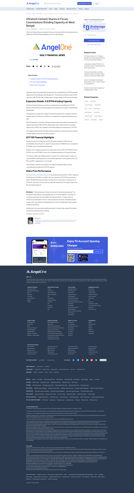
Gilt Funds (77, 400)
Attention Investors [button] (32, 406)
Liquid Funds (52, 400)
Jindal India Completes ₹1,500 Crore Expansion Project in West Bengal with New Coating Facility (94, 65)
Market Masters (96, 108)
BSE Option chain (85, 385)
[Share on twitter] (41, 66)
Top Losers (70, 333)
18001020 (43, 360)
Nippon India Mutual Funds (98, 397)
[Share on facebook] (44, 66)
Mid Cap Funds (84, 400)
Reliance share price (92, 346)
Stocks (49, 289)
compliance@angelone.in (61, 461)
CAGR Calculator (71, 296)
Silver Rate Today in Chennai (72, 391)
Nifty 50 (34, 379)
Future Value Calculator (73, 300)
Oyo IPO (90, 326)
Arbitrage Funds (70, 400)
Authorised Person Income (53, 329)
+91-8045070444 (49, 465)
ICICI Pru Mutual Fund (85, 397)
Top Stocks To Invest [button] (33, 344)
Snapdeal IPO (91, 333)
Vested (50, 372)
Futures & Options (89, 104)
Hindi (86, 108)
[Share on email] (48, 66)
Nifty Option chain (36, 385)
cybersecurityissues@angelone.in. (66, 465)
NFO (48, 296)
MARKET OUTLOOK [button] (72, 320)
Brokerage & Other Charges (33, 290)
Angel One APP (37, 369)
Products (62, 9)
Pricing (80, 9)
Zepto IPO (90, 329)
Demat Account (91, 290)
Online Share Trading (92, 294)
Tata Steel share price (72, 346)
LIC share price (91, 353)
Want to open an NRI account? (94, 44)
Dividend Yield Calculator (73, 298)
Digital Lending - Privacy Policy (41, 476)
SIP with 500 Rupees (52, 294)
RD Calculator (71, 305)
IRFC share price (30, 346)
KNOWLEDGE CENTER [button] (93, 287)
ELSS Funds (45, 400)
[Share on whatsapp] (37, 66)
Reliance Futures (66, 382)
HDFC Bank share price (52, 346)
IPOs (90, 108)
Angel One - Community (32, 333)
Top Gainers (70, 331)
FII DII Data (70, 335)
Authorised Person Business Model (55, 333)
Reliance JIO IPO (91, 324)
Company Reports (31, 331)
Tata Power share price (53, 353)
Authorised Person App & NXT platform (56, 335)
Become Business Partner (53, 322)
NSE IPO (90, 322)
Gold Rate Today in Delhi (53, 388)
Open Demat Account (84, 3)
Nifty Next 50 (60, 379)
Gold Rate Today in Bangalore (96, 388)
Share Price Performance (37, 85)
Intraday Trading (91, 296)
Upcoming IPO (51, 298)
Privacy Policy (51, 469)
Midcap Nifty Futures (56, 382)
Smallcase (41, 372)
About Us (29, 292)
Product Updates (98, 116)
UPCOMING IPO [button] (91, 320)
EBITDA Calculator (72, 309)
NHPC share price (51, 348)
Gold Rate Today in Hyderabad (81, 388)
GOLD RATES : (29, 388)
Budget (86, 101)
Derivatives (90, 301)
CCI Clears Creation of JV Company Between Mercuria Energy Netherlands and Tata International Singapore (94, 58)
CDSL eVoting (93, 476)
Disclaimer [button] (29, 446)
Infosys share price (92, 348)
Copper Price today (39, 394)
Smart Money (30, 324)
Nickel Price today (71, 394)
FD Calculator (71, 303)
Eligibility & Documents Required (54, 331)
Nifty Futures (36, 382)
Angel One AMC (40, 366)
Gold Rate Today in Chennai (67, 388)
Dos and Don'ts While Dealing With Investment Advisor (80, 474)
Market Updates (88, 112)
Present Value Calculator (73, 307)
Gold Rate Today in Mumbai (40, 388)
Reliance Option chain (74, 385)
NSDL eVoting (101, 476)
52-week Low (71, 329)
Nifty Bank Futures (44, 382)
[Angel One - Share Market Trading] (33, 3)
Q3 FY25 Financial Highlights (38, 82)
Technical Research (31, 329)
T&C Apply (100, 474)
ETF (48, 303)
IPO (89, 300)
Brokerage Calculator (72, 289)
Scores (65, 474)
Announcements (71, 324)
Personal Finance (88, 116)
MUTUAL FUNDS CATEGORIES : (33, 400)
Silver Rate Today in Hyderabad (42, 391)
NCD (48, 309)
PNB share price (71, 350)
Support (87, 9)
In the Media (29, 296)
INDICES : (28, 379)
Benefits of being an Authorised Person (56, 327)
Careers (29, 301)
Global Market (98, 104)
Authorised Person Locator (53, 338)
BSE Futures (75, 382)
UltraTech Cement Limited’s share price (38, 175)
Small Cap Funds (61, 400)
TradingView (56, 372)
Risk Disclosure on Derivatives (39, 479)
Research (87, 119)
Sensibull (35, 372)
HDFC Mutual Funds (74, 397)
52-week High (71, 327)
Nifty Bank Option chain (48, 385)
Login (96, 3)
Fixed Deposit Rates (80, 369)
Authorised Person (92, 309)
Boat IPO (90, 327)
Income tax (90, 307)
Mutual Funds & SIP (41, 9)
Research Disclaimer (31, 474)
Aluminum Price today (51, 394)
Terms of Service (59, 469)
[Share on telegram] (33, 66)
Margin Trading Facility (64, 369)
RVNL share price (51, 350)
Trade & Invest (30, 9)
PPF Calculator (71, 312)
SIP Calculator (71, 292)
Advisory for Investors (76, 476)
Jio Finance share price (93, 352)
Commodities (93, 101)
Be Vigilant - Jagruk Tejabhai (33, 335)
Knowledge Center (31, 322)
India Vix (91, 379)
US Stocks (50, 301)
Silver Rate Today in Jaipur (87, 391)
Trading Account (91, 292)
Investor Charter (66, 476)
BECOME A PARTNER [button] (52, 320)
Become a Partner (71, 9)
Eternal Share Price (72, 352)
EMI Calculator (71, 314)
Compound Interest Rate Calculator (75, 301)
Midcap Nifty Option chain (61, 385)
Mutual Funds (97, 112)
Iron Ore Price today (81, 394)
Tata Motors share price (32, 352)
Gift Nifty (97, 379)
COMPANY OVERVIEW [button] (32, 287)
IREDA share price (31, 350)
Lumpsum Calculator (72, 294)
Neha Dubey (34, 29)
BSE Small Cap (84, 379)
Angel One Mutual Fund (43, 397)
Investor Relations (31, 298)
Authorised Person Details (53, 337)
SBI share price (51, 352)
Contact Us (29, 294)
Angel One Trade (45, 369)
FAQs (96, 474)
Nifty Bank (39, 379)
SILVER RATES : (29, 391)
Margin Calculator (72, 290)
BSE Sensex (76, 379)
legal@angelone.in (62, 466)
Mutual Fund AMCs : (31, 397)
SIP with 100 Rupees (52, 292)
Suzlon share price (31, 348)
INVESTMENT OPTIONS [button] (53, 287)
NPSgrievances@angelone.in (32, 463)
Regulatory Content (41, 474)
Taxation (101, 119)
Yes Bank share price (31, 353)
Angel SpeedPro (54, 369)
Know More (37, 223)
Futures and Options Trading (94, 305)
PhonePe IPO (91, 331)
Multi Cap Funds (93, 400)
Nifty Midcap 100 (68, 379)
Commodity (50, 307)
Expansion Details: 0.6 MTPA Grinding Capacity (44, 79)
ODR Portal (28, 479)
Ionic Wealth (47, 366)
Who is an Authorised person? (54, 326)
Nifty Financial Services (49, 379)
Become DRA (50, 324)
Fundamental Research (32, 327)
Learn (50, 9)
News (55, 9)
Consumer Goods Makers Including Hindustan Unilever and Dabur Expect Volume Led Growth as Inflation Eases (94, 73)
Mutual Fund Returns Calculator (74, 311)
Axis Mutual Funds (64, 397)
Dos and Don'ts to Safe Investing (55, 474)
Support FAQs (51, 360)
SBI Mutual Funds (54, 397)
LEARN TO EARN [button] (31, 320)
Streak (46, 372)
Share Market (94, 119)
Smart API (72, 369)
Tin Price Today (91, 394)
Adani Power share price (73, 348)
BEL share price (71, 353)
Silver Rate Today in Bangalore (58, 391)
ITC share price (91, 350)
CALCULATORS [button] (71, 287)
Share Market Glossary (73, 326)
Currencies (50, 305)
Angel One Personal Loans (55, 476)
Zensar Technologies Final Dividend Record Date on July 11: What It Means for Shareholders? (94, 81)
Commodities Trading (93, 303)
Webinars (29, 300)
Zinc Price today (61, 394)
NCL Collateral (85, 476)
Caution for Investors (52, 479)
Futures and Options (52, 300)
